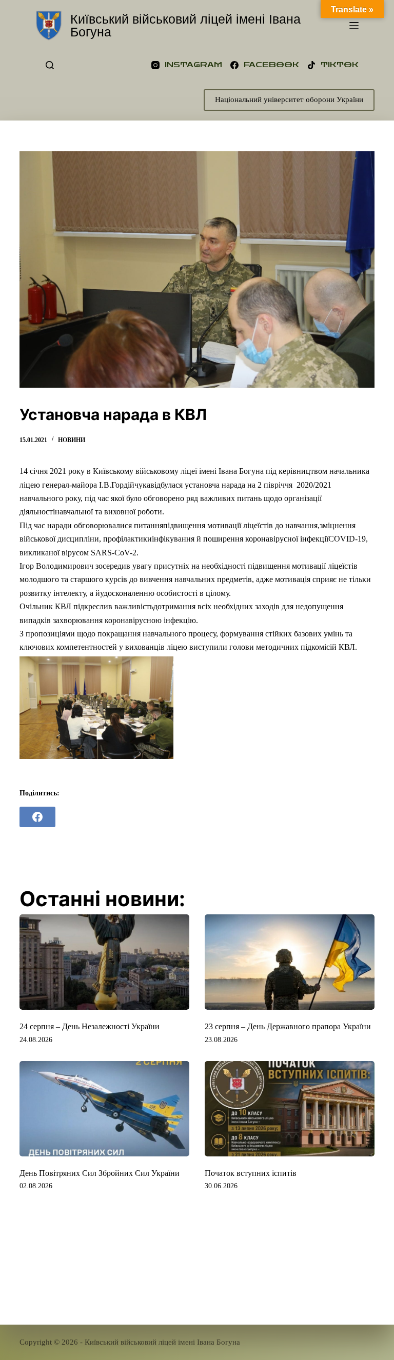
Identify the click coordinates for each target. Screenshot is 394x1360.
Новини (71, 440)
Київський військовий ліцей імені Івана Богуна (185, 25)
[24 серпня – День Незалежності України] (104, 962)
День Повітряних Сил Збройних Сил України (99, 1173)
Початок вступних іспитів (251, 1173)
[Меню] (354, 25)
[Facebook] (37, 817)
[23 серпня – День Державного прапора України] (290, 962)
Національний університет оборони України (289, 99)
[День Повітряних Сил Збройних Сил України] (104, 1108)
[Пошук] (50, 65)
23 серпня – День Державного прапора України (288, 1026)
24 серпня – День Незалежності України (89, 1026)
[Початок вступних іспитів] (290, 1108)
